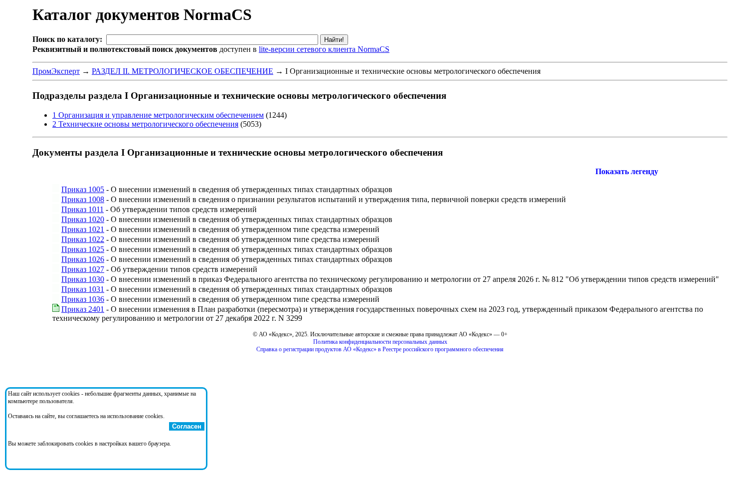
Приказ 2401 (82, 309)
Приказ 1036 (82, 299)
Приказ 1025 (82, 249)
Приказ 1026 (82, 259)
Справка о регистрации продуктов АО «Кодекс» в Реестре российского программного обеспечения (380, 349)
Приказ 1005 (82, 189)
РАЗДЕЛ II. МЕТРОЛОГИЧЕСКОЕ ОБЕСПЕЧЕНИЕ (182, 71)
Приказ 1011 (82, 209)
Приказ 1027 (82, 269)
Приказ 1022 (82, 239)
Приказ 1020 (82, 219)
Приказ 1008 (82, 199)
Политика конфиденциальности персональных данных (380, 341)
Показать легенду (626, 171)
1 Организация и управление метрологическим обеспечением (158, 115)
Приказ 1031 (82, 289)
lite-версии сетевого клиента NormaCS (324, 49)
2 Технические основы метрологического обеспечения (145, 124)
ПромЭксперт (56, 71)
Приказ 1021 (82, 229)
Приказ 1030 (82, 279)
